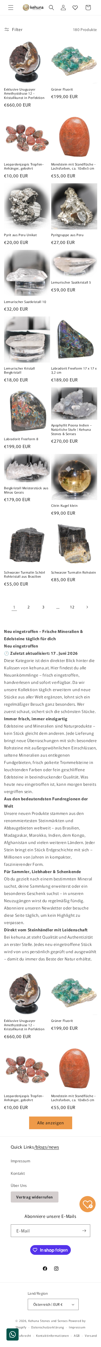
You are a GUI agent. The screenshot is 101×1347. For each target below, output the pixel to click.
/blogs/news (46, 1146)
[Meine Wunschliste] (75, 7)
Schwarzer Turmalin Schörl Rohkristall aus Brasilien (24, 574)
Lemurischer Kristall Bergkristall (19, 370)
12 (72, 606)
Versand (91, 1335)
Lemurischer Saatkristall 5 (71, 282)
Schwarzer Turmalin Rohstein (73, 572)
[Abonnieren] (84, 1230)
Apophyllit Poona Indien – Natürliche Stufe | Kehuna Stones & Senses (71, 429)
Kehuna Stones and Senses (48, 1320)
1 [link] (14, 607)
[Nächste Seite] (87, 607)
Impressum (20, 1160)
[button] (11, 7)
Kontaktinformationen (52, 1335)
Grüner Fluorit (62, 89)
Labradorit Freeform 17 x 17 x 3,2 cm (74, 370)
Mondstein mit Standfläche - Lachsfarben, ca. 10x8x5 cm (73, 166)
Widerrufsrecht (20, 1335)
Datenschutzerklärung (47, 1327)
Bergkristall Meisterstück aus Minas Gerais (26, 490)
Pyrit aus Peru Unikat (20, 235)
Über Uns (19, 1185)
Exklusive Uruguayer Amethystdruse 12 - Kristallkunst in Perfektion (24, 93)
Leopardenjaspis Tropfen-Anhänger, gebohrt (24, 166)
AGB (77, 1335)
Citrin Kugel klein (64, 505)
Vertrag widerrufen (34, 1197)
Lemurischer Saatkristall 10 (25, 301)
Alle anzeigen (50, 1122)
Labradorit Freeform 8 (21, 439)
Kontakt (18, 1173)
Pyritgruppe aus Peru (67, 235)
